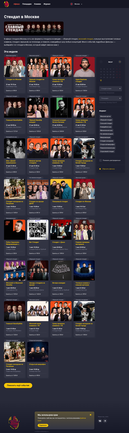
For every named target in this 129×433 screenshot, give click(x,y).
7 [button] (113, 69)
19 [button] (107, 74)
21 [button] (113, 74)
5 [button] (107, 69)
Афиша (17, 4)
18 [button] (104, 74)
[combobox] (110, 88)
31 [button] (101, 80)
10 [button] (101, 72)
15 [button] (117, 72)
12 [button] (107, 72)
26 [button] (107, 77)
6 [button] (110, 69)
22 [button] (117, 74)
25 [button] (104, 77)
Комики (37, 4)
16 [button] (120, 72)
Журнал (47, 4)
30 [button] (120, 77)
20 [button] (110, 74)
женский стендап (86, 39)
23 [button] (120, 74)
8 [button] (116, 69)
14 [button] (113, 72)
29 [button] (117, 77)
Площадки (26, 4)
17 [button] (101, 74)
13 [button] (110, 72)
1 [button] (116, 66)
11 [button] (104, 72)
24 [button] (101, 77)
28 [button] (113, 77)
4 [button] (104, 69)
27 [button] (110, 77)
